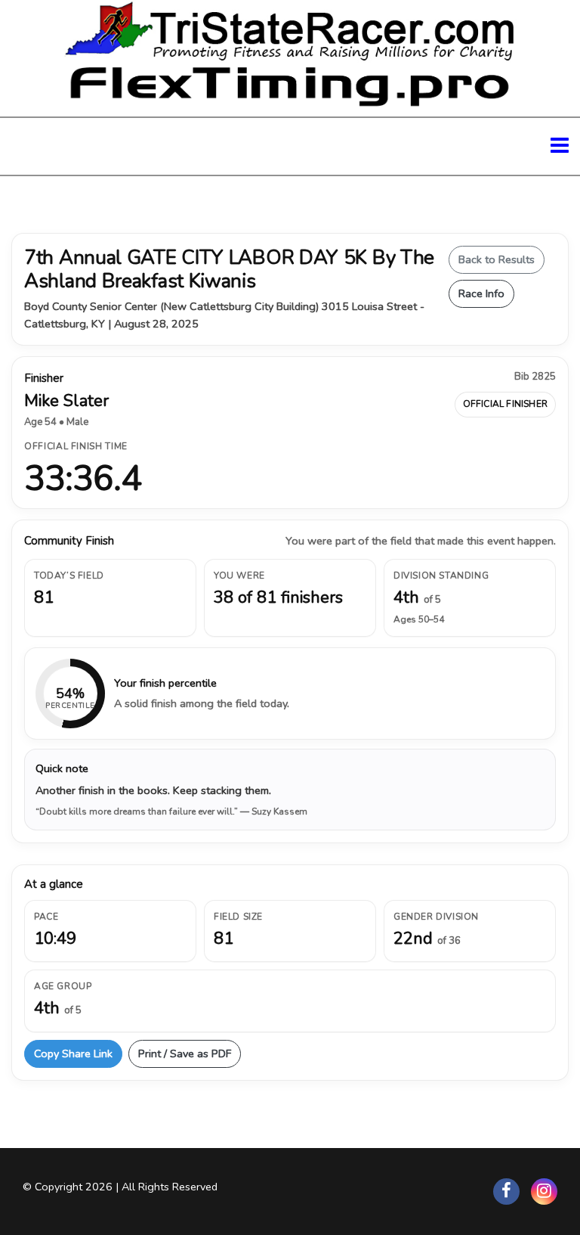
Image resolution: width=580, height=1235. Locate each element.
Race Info (481, 293)
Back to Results (496, 259)
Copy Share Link (73, 1053)
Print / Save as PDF (184, 1053)
